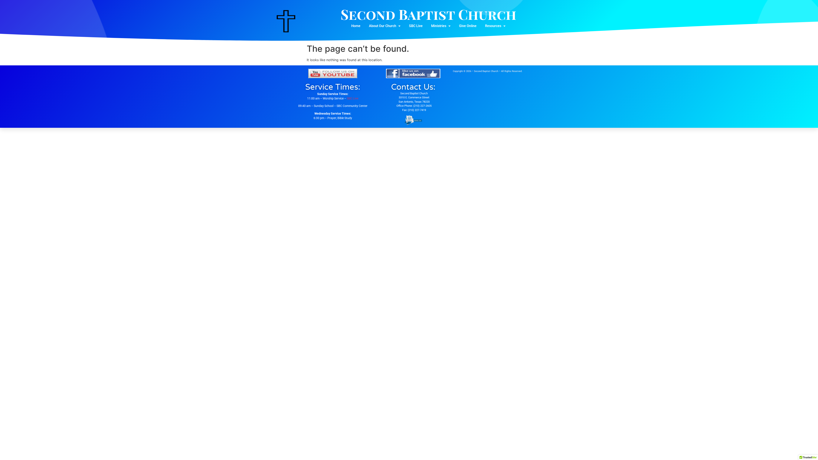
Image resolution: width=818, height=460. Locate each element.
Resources (493, 26)
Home (355, 26)
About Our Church (382, 26)
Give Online (468, 26)
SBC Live (416, 26)
